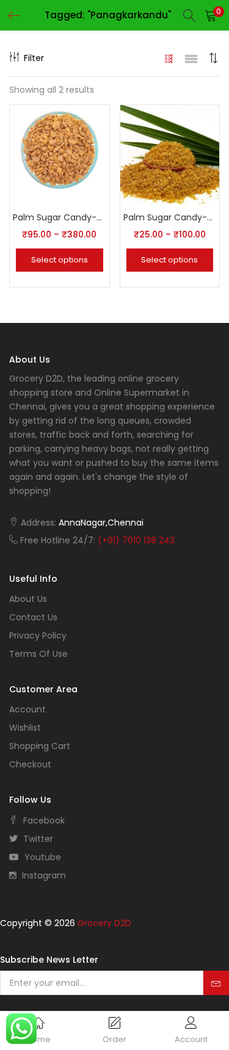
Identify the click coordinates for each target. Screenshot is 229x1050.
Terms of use (38, 654)
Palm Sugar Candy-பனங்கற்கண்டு (59, 217)
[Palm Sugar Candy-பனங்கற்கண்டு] (59, 154)
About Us (28, 599)
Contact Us (33, 617)
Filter (34, 58)
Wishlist (25, 728)
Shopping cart (39, 746)
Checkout (30, 764)
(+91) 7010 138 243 (136, 540)
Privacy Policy (38, 635)
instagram (43, 875)
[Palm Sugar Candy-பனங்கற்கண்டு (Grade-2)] (170, 154)
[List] (191, 58)
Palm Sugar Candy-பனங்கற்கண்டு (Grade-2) (170, 217)
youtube (41, 857)
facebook (43, 820)
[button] (211, 15)
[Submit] (216, 983)
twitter (37, 839)
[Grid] (169, 58)
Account (27, 709)
